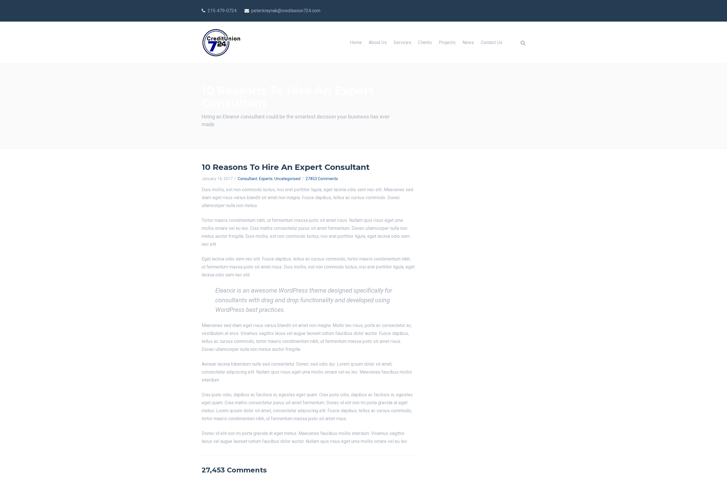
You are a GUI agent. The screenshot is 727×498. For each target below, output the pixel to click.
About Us (378, 42)
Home (356, 42)
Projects (447, 42)
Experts (266, 178)
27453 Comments (322, 178)
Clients (425, 42)
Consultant (247, 178)
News (468, 42)
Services (402, 42)
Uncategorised (287, 178)
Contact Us (491, 42)
